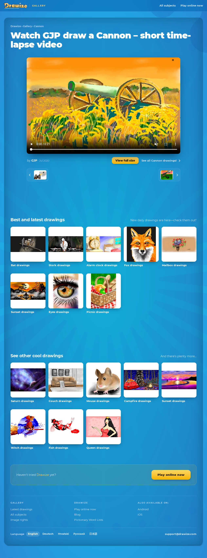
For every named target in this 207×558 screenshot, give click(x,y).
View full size (125, 160)
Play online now (192, 5)
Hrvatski (63, 533)
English (33, 533)
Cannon (39, 26)
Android (143, 509)
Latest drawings (21, 509)
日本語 (93, 533)
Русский (79, 533)
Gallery (27, 26)
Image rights (19, 519)
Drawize (16, 26)
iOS (140, 514)
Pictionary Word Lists (88, 519)
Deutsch (48, 533)
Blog (77, 514)
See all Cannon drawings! (159, 160)
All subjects (167, 5)
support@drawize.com (180, 534)
